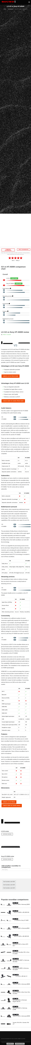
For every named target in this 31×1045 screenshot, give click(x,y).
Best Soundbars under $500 (9, 881)
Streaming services (7, 296)
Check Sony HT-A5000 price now (13, 400)
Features (5, 311)
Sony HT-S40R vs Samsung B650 (21, 928)
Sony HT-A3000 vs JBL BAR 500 (21, 912)
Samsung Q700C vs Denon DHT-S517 (20, 945)
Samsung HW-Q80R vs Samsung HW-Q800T (21, 969)
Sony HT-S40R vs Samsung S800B (21, 984)
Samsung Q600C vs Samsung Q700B (20, 1008)
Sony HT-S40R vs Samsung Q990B (21, 1016)
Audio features (6, 288)
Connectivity (5, 303)
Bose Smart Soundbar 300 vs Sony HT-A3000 (21, 953)
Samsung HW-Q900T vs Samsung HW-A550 (21, 961)
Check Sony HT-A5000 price (11, 805)
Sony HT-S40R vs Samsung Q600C (21, 904)
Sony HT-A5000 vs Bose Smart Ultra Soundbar (21, 992)
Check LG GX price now (10, 376)
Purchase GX (10, 1043)
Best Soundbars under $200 (9, 887)
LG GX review (5, 831)
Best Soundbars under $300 (9, 884)
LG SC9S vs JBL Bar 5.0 (21, 976)
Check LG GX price (9, 802)
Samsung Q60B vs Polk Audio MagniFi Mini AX (20, 1000)
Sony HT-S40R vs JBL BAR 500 (21, 936)
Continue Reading (7, 834)
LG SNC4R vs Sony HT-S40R (21, 920)
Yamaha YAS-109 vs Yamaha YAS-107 (21, 1023)
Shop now (14, 278)
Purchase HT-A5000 (20, 1043)
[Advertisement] (15, 230)
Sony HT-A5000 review (7, 856)
